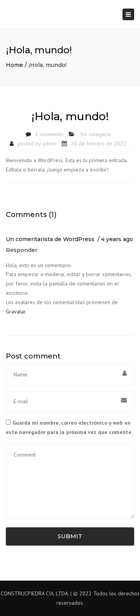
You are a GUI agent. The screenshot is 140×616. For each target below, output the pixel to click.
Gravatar (15, 311)
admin (49, 143)
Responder (21, 250)
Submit (70, 536)
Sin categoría (95, 134)
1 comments (49, 134)
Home (14, 64)
